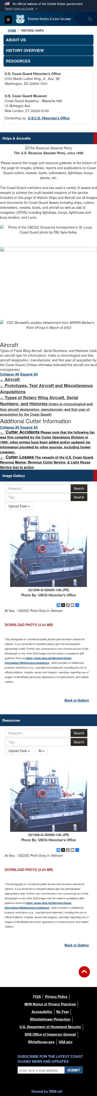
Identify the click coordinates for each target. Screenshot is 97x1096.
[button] (22, 8)
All (40, 750)
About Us (16, 39)
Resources (18, 61)
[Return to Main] (84, 974)
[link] (1, 379)
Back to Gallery (77, 700)
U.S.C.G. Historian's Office (49, 118)
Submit (73, 1070)
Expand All (29, 374)
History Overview (25, 50)
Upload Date (18, 506)
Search (79, 488)
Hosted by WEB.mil (47, 1091)
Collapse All (9, 374)
